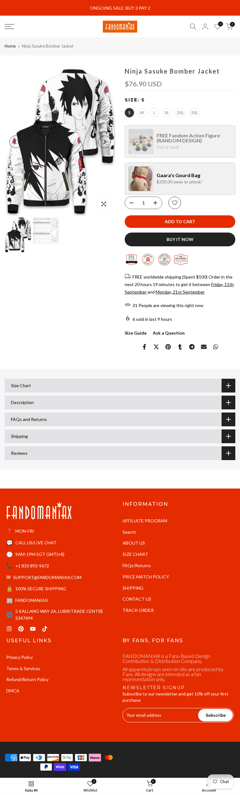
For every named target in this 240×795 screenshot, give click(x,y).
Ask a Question (169, 333)
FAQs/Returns (136, 565)
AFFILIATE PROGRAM (144, 520)
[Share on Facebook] (144, 347)
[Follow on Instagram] (9, 629)
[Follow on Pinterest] (21, 629)
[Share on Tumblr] (180, 347)
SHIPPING (132, 588)
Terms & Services (23, 668)
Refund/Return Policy (27, 679)
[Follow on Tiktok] (45, 629)
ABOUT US (133, 543)
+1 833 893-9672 (32, 565)
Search (129, 532)
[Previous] (15, 142)
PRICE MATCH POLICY (145, 576)
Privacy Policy (19, 657)
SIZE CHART (135, 554)
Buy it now (180, 239)
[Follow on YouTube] (33, 629)
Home (10, 46)
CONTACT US (136, 599)
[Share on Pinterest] (168, 347)
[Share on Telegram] (192, 347)
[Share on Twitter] (156, 347)
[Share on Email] (204, 347)
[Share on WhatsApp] (215, 347)
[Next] (104, 142)
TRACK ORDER (138, 610)
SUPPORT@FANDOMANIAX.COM (47, 577)
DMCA (12, 690)
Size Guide (136, 333)
